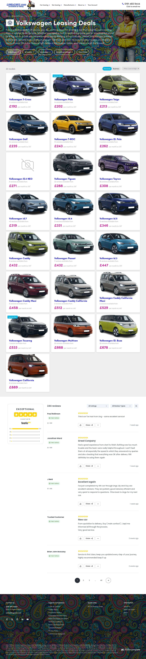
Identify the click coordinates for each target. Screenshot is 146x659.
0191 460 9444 (11, 606)
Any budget (44, 52)
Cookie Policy (53, 609)
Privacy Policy (53, 631)
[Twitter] (12, 620)
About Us (127, 606)
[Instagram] (17, 620)
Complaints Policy (54, 628)
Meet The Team (129, 609)
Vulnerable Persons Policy (57, 615)
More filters (83, 52)
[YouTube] (27, 620)
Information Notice (55, 612)
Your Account (92, 5)
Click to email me (133, 6)
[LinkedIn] (22, 620)
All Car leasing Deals (95, 606)
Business (116, 68)
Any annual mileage (63, 52)
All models (28, 52)
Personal (107, 68)
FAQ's (126, 612)
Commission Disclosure (56, 634)
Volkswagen (12, 52)
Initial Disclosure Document (58, 618)
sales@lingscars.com (13, 613)
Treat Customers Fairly (56, 624)
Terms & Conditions (55, 621)
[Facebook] (7, 620)
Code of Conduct (54, 606)
